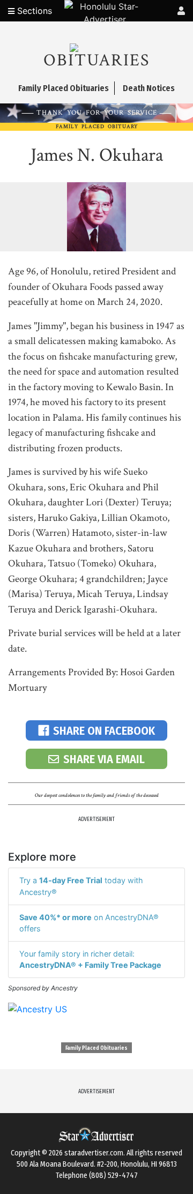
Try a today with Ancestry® (81, 886)
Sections (33, 10)
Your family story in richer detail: (90, 959)
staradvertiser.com (93, 1153)
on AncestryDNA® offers (89, 923)
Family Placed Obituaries (96, 1048)
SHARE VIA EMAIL (104, 759)
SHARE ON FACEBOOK (104, 730)
